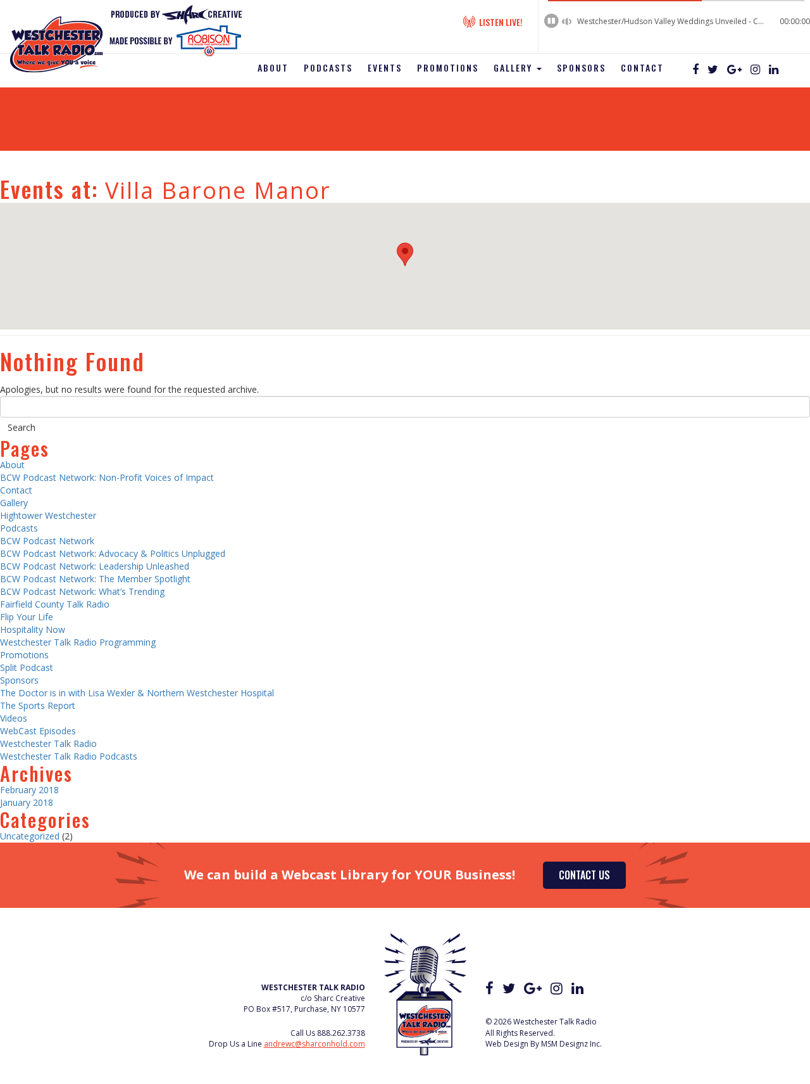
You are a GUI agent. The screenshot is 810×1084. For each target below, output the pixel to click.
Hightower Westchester (48, 515)
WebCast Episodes (38, 731)
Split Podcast (26, 667)
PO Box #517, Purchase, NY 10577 (304, 1009)
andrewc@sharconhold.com (314, 1043)
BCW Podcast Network (47, 541)
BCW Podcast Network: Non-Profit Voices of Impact (107, 477)
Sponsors (581, 67)
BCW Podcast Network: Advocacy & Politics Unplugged (112, 553)
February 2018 (29, 790)
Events (385, 67)
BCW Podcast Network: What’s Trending (82, 591)
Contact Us (584, 875)
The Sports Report (37, 705)
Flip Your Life (26, 617)
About (273, 67)
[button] (405, 254)
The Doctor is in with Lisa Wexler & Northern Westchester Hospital (137, 693)
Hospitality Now (32, 629)
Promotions (447, 67)
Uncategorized (29, 836)
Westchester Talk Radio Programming (78, 642)
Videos (13, 718)
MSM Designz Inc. (571, 1043)
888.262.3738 (341, 1033)
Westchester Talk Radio (48, 743)
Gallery (514, 67)
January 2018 (26, 802)
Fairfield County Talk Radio (54, 604)
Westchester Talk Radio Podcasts (68, 756)
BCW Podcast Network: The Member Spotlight (95, 579)
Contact (642, 67)
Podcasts (328, 67)
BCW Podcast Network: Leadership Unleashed (94, 566)
